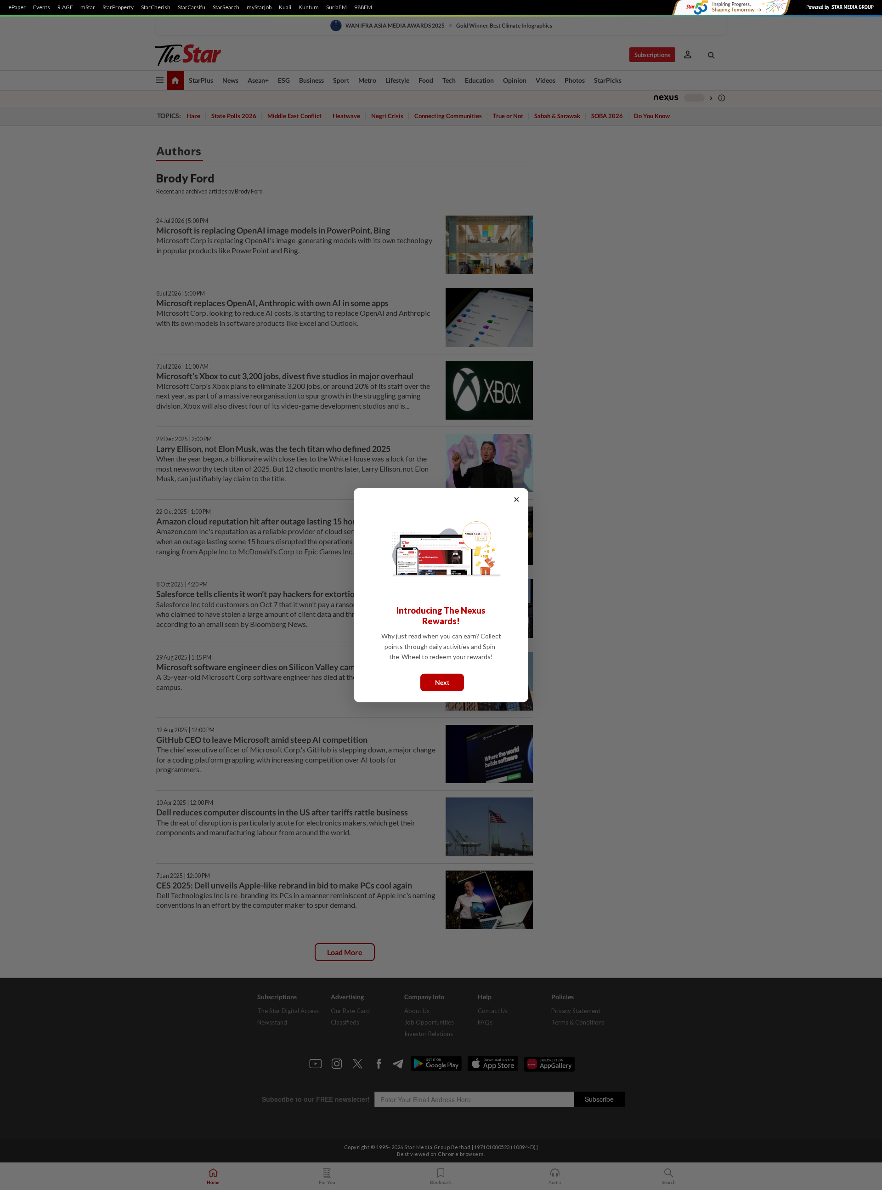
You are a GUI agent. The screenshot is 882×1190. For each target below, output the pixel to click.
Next (442, 682)
